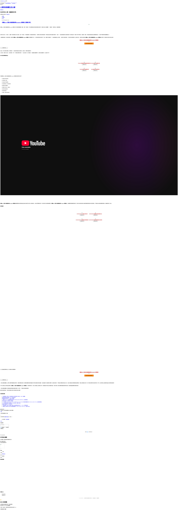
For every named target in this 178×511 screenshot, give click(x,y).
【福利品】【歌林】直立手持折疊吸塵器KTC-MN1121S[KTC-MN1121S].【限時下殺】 (16, 406)
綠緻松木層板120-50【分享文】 (7, 404)
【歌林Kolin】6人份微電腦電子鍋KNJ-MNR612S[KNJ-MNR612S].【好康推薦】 (15, 399)
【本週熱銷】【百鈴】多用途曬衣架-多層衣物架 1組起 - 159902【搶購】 (13, 396)
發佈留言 (2, 428)
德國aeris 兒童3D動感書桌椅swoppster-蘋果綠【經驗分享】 (16, 22)
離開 (5, 509)
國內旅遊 (7, 419)
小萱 (1, 411)
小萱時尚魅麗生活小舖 (7, 7)
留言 (7, 416)
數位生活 (7, 14)
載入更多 (2, 422)
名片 (3, 18)
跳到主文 (1, 9)
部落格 (3, 17)
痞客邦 (5, 416)
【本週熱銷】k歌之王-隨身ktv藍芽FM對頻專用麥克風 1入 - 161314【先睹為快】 (15, 405)
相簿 (3, 16)
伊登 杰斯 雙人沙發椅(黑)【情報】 (7, 400)
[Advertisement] (89, 475)
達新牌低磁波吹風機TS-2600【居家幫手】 (9, 397)
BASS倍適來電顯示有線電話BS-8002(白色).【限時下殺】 (11, 403)
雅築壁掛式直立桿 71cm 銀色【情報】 (8, 398)
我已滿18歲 (2, 509)
